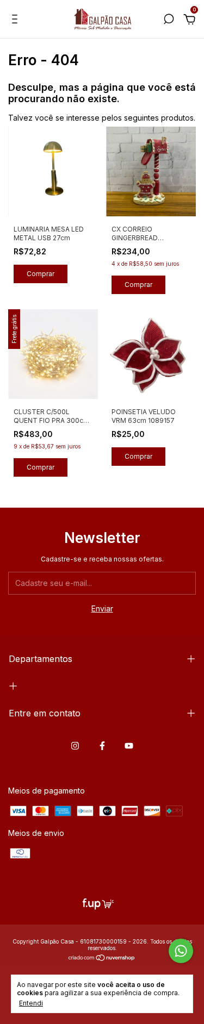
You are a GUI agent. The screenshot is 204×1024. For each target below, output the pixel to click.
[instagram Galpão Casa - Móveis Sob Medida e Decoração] (75, 745)
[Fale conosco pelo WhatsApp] (181, 951)
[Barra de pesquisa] (168, 20)
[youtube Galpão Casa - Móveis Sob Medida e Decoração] (129, 745)
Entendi (31, 1003)
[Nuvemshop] (102, 958)
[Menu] (16, 20)
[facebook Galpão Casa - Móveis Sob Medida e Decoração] (102, 745)
